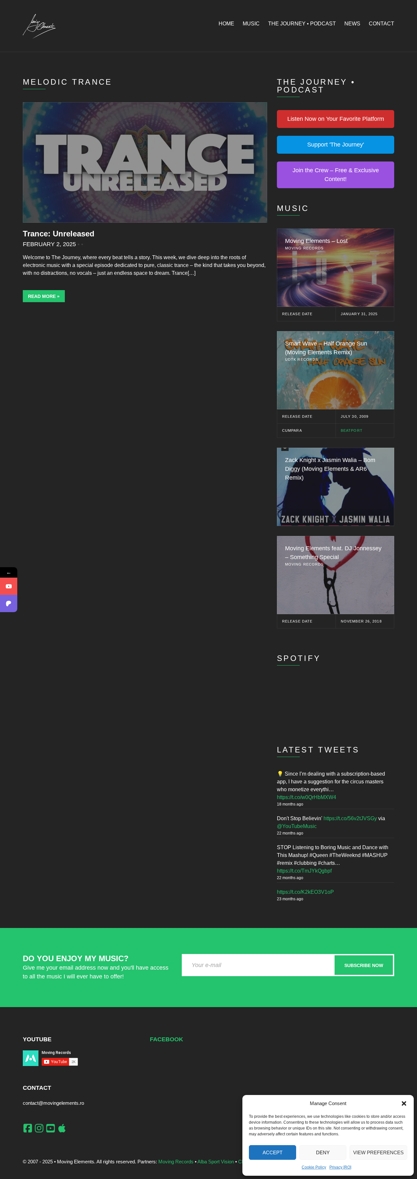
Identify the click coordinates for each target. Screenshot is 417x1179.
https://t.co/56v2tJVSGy (350, 818)
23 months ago (290, 899)
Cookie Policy (314, 1167)
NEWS (352, 23)
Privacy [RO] (340, 1167)
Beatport (352, 430)
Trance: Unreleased (58, 233)
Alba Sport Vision (215, 1161)
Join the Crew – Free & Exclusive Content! (336, 174)
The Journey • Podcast (302, 23)
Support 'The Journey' (335, 144)
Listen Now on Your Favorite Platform (335, 119)
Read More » (44, 296)
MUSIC (251, 23)
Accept (272, 1152)
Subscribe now (363, 965)
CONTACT (381, 23)
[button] (404, 1103)
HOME (226, 23)
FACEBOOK (166, 1039)
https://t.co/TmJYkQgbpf (304, 871)
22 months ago (290, 833)
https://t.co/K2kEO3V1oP (305, 892)
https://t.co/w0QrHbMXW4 (306, 797)
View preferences (378, 1152)
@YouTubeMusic (297, 826)
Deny (323, 1152)
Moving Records (176, 1161)
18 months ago (290, 804)
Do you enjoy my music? (76, 958)
